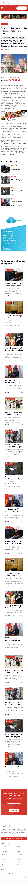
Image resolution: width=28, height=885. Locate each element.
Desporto (4, 854)
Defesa (18, 846)
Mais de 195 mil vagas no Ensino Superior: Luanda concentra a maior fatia (14, 414)
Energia (19, 862)
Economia (4, 851)
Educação (19, 854)
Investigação (20, 857)
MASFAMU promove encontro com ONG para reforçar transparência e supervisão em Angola (14, 448)
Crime (18, 851)
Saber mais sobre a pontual (13, 838)
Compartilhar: (4, 80)
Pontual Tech (20, 864)
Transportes (20, 849)
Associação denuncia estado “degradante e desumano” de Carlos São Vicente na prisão (13, 286)
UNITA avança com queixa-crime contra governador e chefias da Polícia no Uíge (14, 383)
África (3, 859)
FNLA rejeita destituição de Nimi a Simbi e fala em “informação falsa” (14, 350)
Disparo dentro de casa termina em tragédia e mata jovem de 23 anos (16, 192)
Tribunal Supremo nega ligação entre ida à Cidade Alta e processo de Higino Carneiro (13, 319)
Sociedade (4, 849)
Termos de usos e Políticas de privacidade (6, 882)
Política (4, 846)
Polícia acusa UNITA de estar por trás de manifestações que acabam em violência (13, 512)
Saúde (3, 857)
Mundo (3, 862)
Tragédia (19, 859)
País (3, 864)
